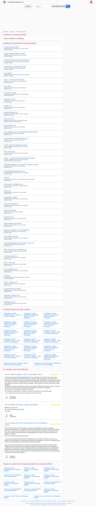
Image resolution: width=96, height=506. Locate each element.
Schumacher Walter (10, 197)
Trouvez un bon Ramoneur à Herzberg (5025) (47, 496)
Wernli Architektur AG (11, 203)
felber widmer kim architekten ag (15, 249)
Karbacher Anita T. (10, 99)
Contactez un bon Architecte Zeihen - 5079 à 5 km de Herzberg (32, 356)
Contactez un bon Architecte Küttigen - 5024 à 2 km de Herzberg (11, 324)
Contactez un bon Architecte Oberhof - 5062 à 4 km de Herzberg (31, 333)
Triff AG (6, 177)
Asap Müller (8, 73)
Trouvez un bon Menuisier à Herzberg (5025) (51, 490)
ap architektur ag (10, 125)
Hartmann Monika (10, 210)
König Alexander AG (11, 112)
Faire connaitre (48, 501)
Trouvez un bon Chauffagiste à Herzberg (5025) (12, 469)
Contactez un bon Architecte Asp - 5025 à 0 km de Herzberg (12, 315)
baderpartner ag (9, 301)
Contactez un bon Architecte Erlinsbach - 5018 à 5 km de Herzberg (11, 348)
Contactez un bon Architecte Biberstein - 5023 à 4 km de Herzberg (11, 333)
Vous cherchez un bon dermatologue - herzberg (41, 504)
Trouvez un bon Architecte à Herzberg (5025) (51, 476)
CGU (59, 501)
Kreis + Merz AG (9, 262)
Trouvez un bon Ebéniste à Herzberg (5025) (32, 489)
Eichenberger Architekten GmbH (15, 66)
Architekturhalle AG (10, 256)
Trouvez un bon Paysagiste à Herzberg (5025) (32, 476)
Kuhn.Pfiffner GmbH (11, 236)
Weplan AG (8, 105)
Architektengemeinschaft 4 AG (14, 171)
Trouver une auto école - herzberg (32, 503)
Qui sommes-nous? (25, 501)
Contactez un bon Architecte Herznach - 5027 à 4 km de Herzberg (51, 324)
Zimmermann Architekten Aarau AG (16, 138)
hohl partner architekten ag (13, 184)
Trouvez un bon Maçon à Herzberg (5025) (52, 482)
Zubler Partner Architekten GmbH (15, 145)
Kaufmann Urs (9, 217)
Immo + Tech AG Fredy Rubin (14, 79)
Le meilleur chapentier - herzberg (64, 503)
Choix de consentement (70, 501)
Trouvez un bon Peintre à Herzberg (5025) (16, 496)
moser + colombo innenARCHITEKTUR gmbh (19, 158)
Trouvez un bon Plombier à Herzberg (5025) (12, 475)
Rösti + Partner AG (10, 282)
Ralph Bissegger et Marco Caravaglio (23, 374)
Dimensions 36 (9, 118)
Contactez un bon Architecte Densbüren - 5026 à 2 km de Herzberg (52, 316)
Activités (28, 6)
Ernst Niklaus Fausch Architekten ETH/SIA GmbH (21, 132)
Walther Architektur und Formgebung (16, 230)
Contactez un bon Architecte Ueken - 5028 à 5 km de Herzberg (52, 340)
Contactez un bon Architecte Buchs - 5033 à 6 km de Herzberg (16, 364)
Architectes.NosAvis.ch (15, 2)
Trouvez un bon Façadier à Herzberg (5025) (12, 489)
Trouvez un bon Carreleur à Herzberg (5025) (11, 483)
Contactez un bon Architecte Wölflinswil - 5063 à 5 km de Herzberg (51, 357)
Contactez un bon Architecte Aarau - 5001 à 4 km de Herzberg (12, 340)
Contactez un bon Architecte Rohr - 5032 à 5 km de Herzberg (12, 356)
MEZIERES (34, 405)
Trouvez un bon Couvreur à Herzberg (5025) (31, 469)
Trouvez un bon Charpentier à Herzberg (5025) (32, 483)
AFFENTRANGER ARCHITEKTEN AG (17, 60)
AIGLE (40, 374)
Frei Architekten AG (10, 269)
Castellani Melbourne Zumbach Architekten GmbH (21, 164)
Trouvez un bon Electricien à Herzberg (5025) (51, 469)
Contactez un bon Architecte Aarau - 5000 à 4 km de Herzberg (52, 332)
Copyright (63, 501)
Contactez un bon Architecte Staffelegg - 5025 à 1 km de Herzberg (31, 316)
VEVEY (7, 425)
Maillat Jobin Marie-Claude (20, 405)
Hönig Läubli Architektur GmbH (14, 53)
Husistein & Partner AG (12, 295)
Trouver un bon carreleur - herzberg (48, 503)
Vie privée (54, 501)
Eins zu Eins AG (9, 151)
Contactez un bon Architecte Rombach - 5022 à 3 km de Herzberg (31, 324)
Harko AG (7, 190)
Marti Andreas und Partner (13, 223)
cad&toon (7, 275)
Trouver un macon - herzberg (58, 504)
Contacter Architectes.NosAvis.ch (37, 501)
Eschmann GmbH (10, 92)
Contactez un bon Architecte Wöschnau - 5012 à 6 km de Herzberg (47, 364)
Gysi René (7, 86)
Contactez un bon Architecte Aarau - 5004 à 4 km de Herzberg (32, 340)
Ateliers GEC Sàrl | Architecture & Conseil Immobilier (28, 423)
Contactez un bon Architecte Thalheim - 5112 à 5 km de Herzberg (31, 348)
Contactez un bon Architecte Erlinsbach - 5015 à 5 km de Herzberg (51, 348)
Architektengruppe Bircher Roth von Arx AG (19, 243)
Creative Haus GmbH (11, 47)
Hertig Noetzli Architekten (12, 288)
